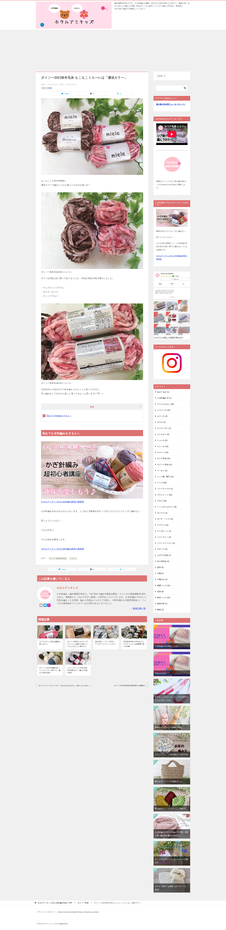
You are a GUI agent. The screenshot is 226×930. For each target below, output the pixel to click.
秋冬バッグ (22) (163, 597)
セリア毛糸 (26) (163, 458)
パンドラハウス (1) (165, 489)
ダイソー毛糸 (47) (164, 464)
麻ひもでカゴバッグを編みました (168, 781)
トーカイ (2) (162, 471)
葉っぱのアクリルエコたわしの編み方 (170, 808)
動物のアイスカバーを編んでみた (168, 727)
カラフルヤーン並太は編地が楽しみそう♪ (49, 643)
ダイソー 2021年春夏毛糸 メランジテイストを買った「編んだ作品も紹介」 (49, 670)
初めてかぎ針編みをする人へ (59, 416)
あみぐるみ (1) (163, 392)
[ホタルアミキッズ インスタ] (172, 371)
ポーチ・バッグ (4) (165, 519)
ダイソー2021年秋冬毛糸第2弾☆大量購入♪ (130, 685)
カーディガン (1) (164, 428)
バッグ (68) (162, 483)
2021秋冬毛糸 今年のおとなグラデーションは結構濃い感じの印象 (133, 644)
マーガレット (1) (164, 531)
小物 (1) (160, 573)
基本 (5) (160, 567)
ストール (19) (162, 446)
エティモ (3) (162, 416)
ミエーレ (73, 558)
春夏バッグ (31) (163, 585)
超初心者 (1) (162, 603)
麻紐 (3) (160, 609)
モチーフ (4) (162, 549)
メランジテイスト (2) (166, 543)
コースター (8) (163, 434)
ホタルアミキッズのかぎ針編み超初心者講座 (62, 502)
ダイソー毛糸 (47, 88)
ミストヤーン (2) (164, 537)
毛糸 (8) (160, 591)
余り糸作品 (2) (163, 561)
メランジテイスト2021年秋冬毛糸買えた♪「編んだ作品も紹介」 (77, 670)
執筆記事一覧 (139, 608)
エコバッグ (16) (163, 410)
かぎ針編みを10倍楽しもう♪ (166, 646)
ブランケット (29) (164, 495)
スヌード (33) (162, 452)
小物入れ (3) (162, 579)
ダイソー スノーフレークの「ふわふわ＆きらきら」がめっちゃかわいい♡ (65, 685)
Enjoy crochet (160, 673)
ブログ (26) (162, 501)
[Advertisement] (113, 49)
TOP (55, 903)
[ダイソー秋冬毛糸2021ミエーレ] (92, 173)
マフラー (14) (162, 525)
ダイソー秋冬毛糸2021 (58, 558)
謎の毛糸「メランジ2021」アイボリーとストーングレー (105, 643)
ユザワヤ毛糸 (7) (164, 555)
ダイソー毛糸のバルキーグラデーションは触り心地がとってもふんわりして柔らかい (77, 644)
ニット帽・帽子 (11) (165, 477)
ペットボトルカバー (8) (167, 507)
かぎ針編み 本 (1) (164, 398)
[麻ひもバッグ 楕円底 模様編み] (172, 762)
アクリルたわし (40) (165, 404)
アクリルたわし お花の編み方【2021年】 (172, 754)
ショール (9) (162, 440)
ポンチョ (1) (162, 513)
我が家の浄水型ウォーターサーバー (170, 104)
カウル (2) (161, 422)
